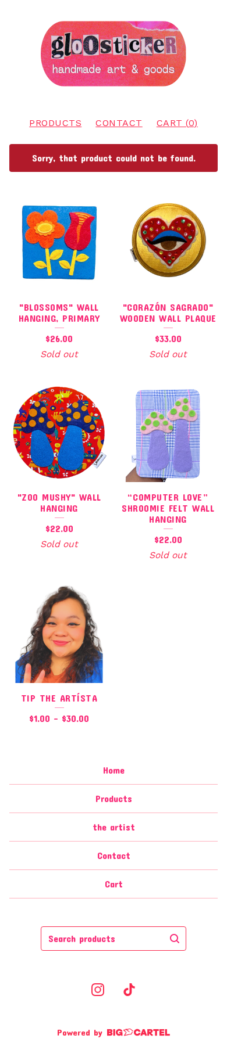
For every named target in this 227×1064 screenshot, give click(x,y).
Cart (114, 883)
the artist (114, 826)
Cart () (177, 122)
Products (55, 122)
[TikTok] (129, 990)
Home (114, 769)
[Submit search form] (175, 939)
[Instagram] (98, 990)
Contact (119, 122)
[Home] (113, 53)
